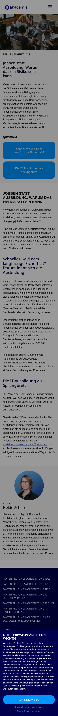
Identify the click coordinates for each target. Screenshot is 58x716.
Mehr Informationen (29, 711)
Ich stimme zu (29, 700)
